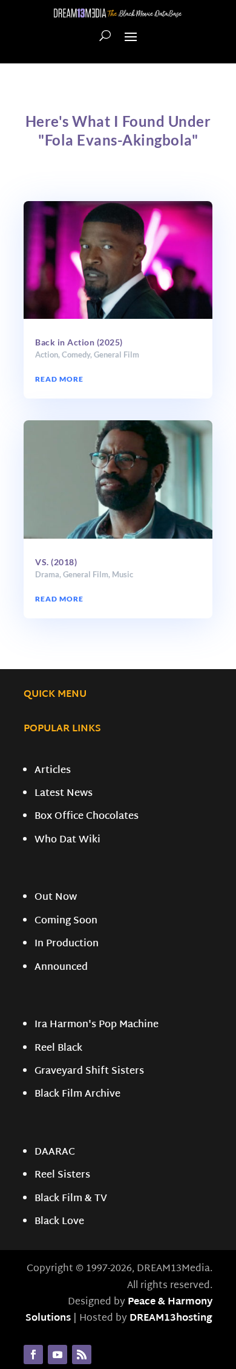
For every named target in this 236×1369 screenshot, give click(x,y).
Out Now (55, 897)
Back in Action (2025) (79, 342)
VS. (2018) (56, 562)
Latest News (63, 794)
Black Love (59, 1222)
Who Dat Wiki (67, 840)
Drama (47, 574)
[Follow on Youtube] (57, 1354)
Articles (52, 771)
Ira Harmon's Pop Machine (96, 1025)
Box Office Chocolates (86, 817)
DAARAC (54, 1152)
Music (122, 574)
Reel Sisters (62, 1175)
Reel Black (58, 1048)
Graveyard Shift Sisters (89, 1071)
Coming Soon (65, 921)
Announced (61, 967)
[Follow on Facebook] (33, 1354)
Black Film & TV (70, 1199)
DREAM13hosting (170, 1318)
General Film (116, 354)
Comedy (76, 354)
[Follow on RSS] (81, 1354)
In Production (66, 944)
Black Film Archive (77, 1094)
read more (59, 378)
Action (46, 354)
